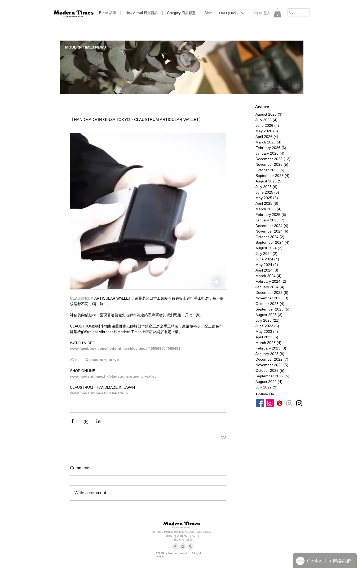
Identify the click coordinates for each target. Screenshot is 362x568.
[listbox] (232, 13)
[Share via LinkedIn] (98, 421)
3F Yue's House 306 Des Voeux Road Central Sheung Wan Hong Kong (182, 534)
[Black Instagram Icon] (299, 403)
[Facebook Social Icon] (260, 403)
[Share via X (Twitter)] (85, 421)
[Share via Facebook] (72, 421)
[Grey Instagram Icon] (289, 403)
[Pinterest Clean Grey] (190, 546)
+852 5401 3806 (182, 539)
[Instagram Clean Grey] (183, 546)
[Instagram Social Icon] (270, 403)
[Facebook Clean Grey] (175, 546)
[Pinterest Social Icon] (280, 403)
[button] (232, 13)
